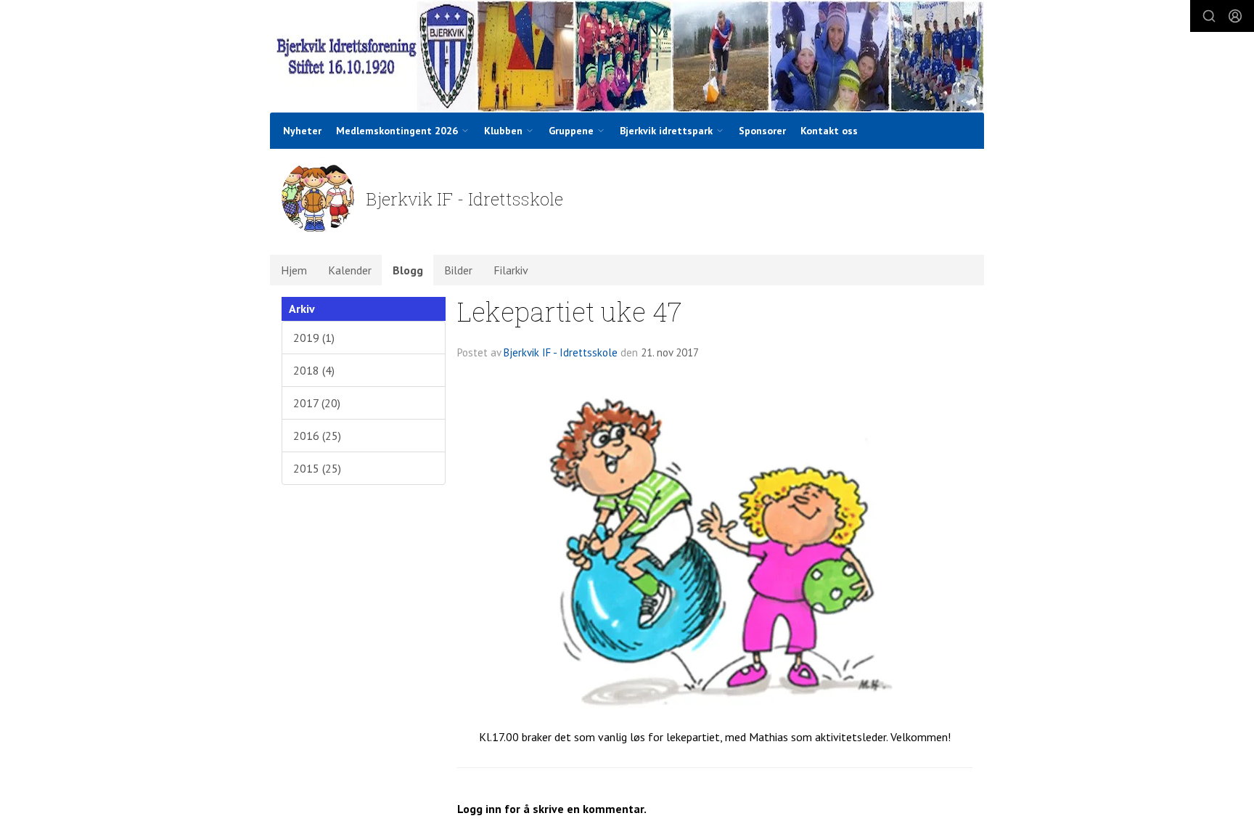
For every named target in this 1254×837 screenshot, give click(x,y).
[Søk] (1209, 16)
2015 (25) (317, 468)
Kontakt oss (829, 130)
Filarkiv (510, 270)
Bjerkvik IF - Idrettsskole (561, 352)
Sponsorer (762, 130)
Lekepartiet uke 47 (569, 311)
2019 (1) (314, 337)
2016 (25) (317, 435)
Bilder (458, 270)
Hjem (294, 270)
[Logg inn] (1235, 16)
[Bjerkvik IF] (627, 56)
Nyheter (302, 130)
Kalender (350, 270)
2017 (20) (316, 403)
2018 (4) (314, 370)
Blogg (408, 270)
